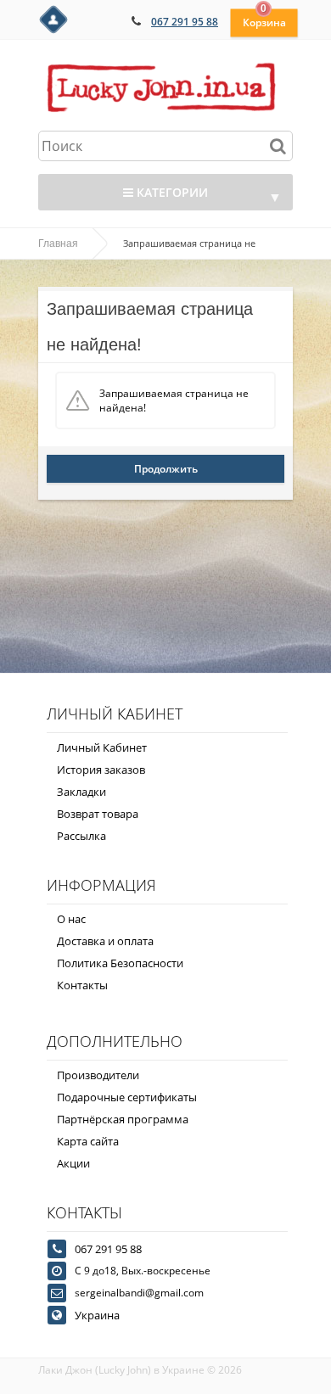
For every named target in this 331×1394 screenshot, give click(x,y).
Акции (73, 1163)
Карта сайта (88, 1141)
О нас (71, 919)
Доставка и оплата (105, 941)
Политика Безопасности (120, 963)
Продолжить (166, 469)
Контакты (82, 985)
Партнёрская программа (122, 1119)
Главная (58, 243)
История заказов (101, 769)
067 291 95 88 (184, 21)
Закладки (81, 791)
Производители (98, 1075)
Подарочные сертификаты (127, 1097)
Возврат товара (97, 813)
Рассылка (81, 835)
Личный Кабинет (102, 747)
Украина (97, 1315)
